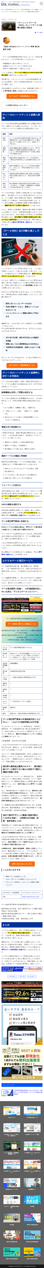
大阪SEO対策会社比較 (11, 1241)
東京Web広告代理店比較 (32, 1241)
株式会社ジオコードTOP (12, 1189)
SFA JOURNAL (25, 9)
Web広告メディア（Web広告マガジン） (12, 1171)
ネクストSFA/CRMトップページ (10, 9)
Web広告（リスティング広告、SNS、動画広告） (11, 1135)
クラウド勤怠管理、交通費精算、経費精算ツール (12, 1153)
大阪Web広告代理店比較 (12, 1258)
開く (25, 105)
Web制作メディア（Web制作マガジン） (32, 1171)
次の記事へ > (32, 976)
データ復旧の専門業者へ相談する (20, 222)
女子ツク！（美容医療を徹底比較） (11, 1207)
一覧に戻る (22, 976)
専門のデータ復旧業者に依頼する (13, 949)
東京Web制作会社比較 (32, 1258)
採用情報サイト (32, 1189)
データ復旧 (35, 9)
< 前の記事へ (12, 976)
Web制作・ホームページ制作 (32, 1134)
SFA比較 (32, 1206)
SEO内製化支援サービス (32, 1117)
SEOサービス (11, 1117)
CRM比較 (12, 1224)
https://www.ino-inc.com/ (30, 897)
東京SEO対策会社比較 (32, 1224)
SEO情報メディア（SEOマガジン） (32, 1153)
